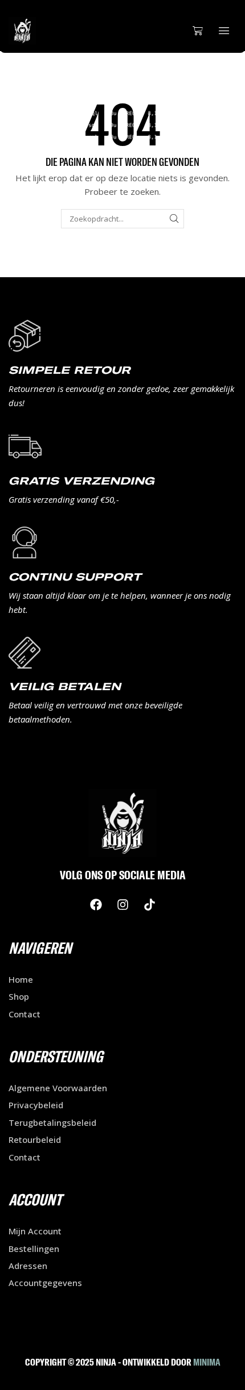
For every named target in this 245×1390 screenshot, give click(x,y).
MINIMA (206, 1361)
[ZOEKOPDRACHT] (174, 218)
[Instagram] (122, 905)
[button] (198, 31)
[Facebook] (96, 905)
